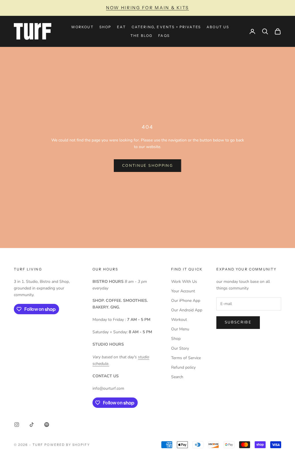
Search (177, 377)
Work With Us (184, 281)
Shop (105, 27)
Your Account (183, 291)
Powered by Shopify (67, 445)
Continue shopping (147, 165)
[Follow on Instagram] (17, 424)
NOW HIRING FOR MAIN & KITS (147, 7)
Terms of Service (186, 358)
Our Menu (180, 329)
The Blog (141, 35)
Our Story (180, 348)
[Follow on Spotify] (47, 424)
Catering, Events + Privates (166, 27)
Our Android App (186, 310)
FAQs (164, 35)
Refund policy (183, 367)
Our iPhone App (185, 300)
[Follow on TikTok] (32, 424)
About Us (218, 27)
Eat (121, 27)
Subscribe (238, 322)
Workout (82, 27)
